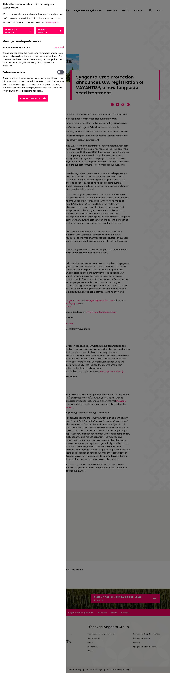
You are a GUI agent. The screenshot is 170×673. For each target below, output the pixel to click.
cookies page (51, 22)
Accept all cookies (11, 31)
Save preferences (30, 98)
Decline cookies (42, 31)
